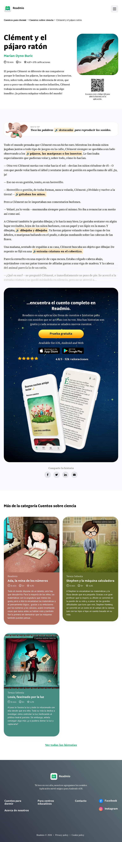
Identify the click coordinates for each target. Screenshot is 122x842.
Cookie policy (78, 835)
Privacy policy (61, 835)
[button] (114, 9)
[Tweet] (56, 475)
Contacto (80, 801)
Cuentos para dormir (12, 802)
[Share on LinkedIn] (65, 475)
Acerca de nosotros (16, 810)
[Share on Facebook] (47, 475)
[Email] (74, 475)
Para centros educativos (46, 802)
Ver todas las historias (61, 745)
